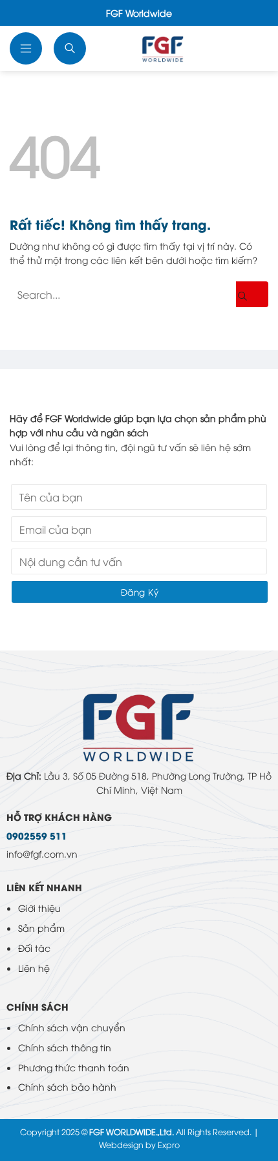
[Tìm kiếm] (71, 48)
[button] (27, 48)
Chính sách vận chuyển (71, 1027)
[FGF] (163, 48)
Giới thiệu (39, 908)
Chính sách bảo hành (67, 1086)
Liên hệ (34, 968)
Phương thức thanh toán (73, 1067)
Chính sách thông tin (64, 1047)
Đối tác (34, 948)
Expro (169, 1144)
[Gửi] (252, 294)
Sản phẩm (41, 928)
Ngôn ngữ (252, 48)
